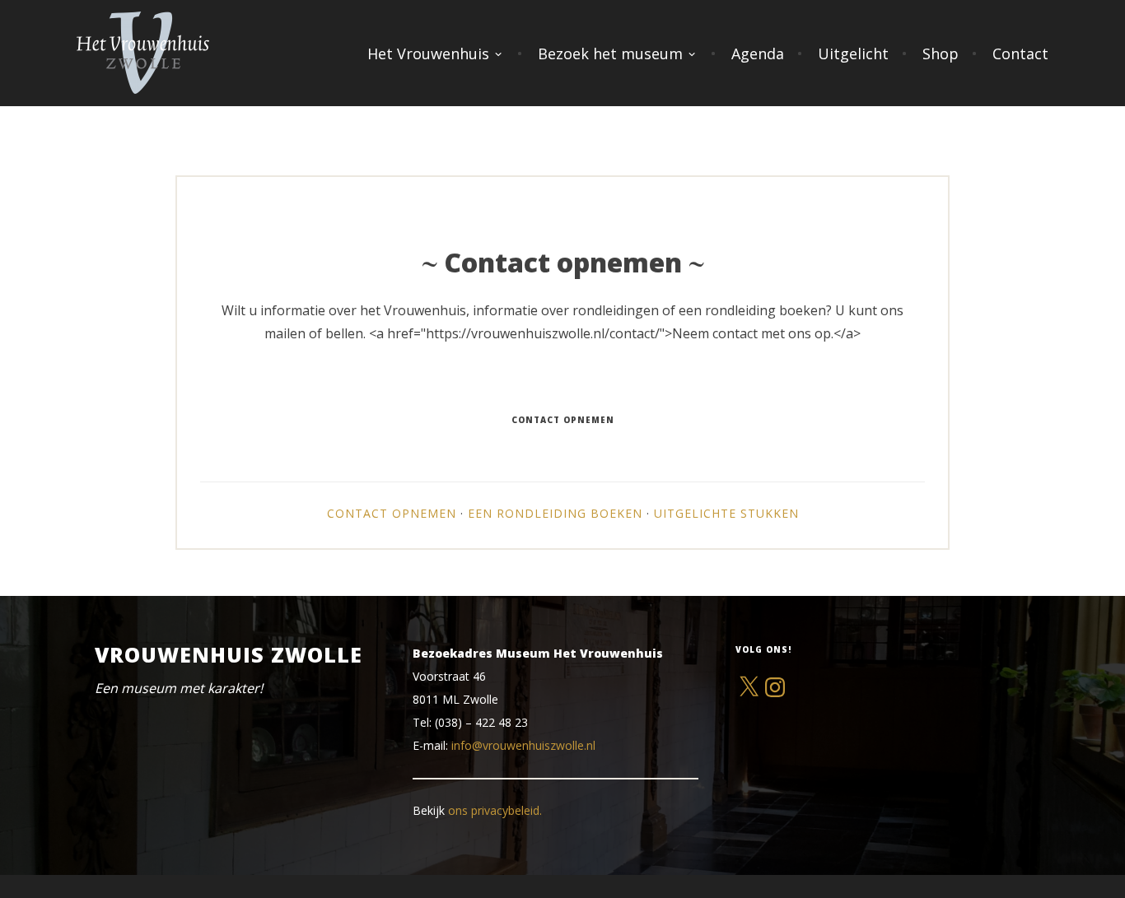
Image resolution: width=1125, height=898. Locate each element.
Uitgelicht (853, 53)
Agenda (757, 53)
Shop (940, 53)
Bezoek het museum (610, 53)
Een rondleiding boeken (555, 513)
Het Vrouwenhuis (428, 53)
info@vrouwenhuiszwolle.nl (523, 745)
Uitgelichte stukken (726, 513)
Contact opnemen (391, 513)
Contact (1020, 53)
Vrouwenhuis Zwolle (228, 654)
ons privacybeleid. (495, 810)
